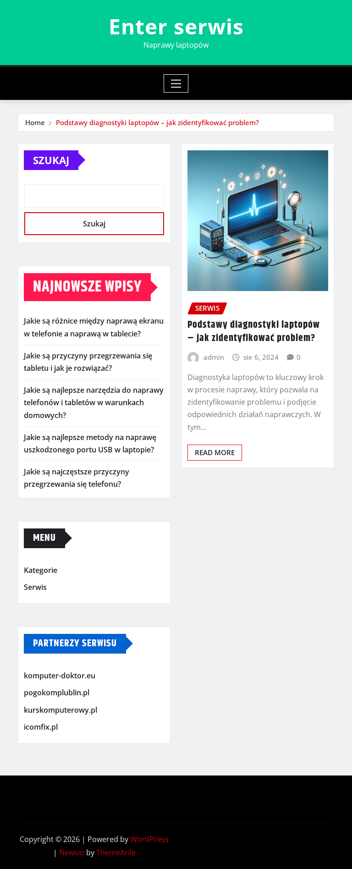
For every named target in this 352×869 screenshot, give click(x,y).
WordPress (149, 839)
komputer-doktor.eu (59, 676)
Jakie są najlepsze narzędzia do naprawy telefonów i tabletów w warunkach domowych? (94, 402)
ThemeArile (116, 852)
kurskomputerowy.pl (60, 710)
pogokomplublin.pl (56, 693)
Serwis (35, 587)
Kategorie (40, 570)
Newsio (71, 852)
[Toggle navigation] (176, 83)
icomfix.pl (41, 727)
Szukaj (51, 160)
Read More (215, 452)
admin (214, 357)
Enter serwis (176, 26)
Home (35, 122)
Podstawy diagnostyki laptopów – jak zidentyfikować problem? (157, 122)
